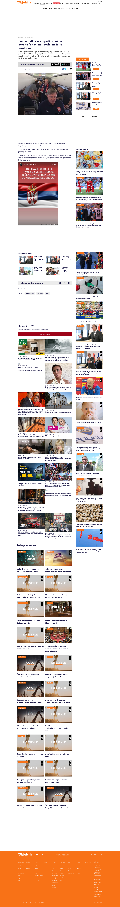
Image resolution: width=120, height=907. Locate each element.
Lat (98, 1)
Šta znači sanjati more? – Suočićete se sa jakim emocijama (30, 701)
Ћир (101, 1)
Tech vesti (22, 551)
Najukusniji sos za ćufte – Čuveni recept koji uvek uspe (58, 596)
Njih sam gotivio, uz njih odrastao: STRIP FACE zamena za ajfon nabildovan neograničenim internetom (97, 882)
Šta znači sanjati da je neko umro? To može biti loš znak (28, 676)
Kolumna (96, 862)
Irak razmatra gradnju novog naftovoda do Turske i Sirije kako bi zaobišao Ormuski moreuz (89, 500)
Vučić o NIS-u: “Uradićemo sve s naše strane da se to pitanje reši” (87, 474)
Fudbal (96, 69)
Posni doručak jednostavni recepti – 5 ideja (30, 755)
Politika (44, 8)
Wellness (53, 866)
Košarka (36, 868)
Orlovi (47, 293)
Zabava (28, 862)
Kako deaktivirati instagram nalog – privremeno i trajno (28, 570)
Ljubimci (53, 885)
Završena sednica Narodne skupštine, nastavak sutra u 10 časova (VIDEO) (56, 649)
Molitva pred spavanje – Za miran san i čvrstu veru (30, 648)
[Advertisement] (60, 23)
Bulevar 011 (49, 3)
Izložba (61, 868)
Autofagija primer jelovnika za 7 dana (57, 755)
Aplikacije (79, 868)
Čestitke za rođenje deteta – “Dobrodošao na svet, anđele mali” (56, 728)
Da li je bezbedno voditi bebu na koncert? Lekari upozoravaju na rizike (89, 423)
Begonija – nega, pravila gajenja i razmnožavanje (30, 807)
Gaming (78, 870)
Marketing (25, 903)
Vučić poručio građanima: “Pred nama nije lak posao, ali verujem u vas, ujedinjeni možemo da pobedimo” (89, 346)
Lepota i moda (23, 577)
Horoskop (94, 3)
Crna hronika (61, 8)
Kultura (62, 862)
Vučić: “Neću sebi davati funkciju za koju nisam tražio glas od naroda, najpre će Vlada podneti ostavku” (88, 373)
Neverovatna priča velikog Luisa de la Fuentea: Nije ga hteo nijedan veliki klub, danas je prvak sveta (88, 225)
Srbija (76, 8)
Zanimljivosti (71, 873)
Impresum (20, 903)
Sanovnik (54, 890)
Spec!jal (36, 878)
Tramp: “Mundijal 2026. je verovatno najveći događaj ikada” (87, 273)
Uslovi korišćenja (36, 903)
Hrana (50, 577)
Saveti (69, 868)
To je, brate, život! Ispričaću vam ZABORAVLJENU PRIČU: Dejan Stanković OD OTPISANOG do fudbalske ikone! (98, 870)
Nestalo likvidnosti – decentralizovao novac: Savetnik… (97, 104)
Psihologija (54, 880)
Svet (67, 8)
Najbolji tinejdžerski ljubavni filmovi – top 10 (56, 622)
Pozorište (62, 875)
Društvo (50, 8)
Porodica (54, 887)
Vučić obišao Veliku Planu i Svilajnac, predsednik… (66, 270)
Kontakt (30, 903)
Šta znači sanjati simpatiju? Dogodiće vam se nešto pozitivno (58, 807)
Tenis (36, 870)
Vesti (69, 866)
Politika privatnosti (45, 903)
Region (71, 8)
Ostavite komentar (45, 334)
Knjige (61, 870)
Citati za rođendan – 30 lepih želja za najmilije (28, 622)
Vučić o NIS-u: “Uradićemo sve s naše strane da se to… (38, 270)
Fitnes (53, 870)
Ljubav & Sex (54, 873)
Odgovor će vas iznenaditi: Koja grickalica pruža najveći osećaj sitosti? (89, 525)
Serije (61, 880)
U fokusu (42, 3)
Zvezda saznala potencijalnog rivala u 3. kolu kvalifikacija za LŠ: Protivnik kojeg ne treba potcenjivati (89, 199)
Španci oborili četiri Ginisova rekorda (87, 322)
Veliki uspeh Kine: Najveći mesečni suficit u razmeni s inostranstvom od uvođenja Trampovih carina (89, 551)
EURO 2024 (39, 293)
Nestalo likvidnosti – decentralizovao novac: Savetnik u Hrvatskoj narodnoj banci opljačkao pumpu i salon (88, 449)
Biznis (55, 8)
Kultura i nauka (69, 3)
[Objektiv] (24, 3)
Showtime (37, 880)
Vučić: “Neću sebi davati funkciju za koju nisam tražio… (66, 258)
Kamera (50, 603)
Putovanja (54, 878)
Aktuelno (62, 878)
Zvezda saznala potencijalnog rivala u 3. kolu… (96, 64)
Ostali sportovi (38, 873)
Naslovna (20, 37)
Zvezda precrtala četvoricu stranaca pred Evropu (89, 398)
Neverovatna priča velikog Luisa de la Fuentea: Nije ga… (97, 74)
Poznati (28, 866)
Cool (88, 3)
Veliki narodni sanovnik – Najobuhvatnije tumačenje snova (58, 570)
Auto (69, 862)
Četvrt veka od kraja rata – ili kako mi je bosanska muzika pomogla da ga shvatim (98, 893)
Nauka (78, 873)
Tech (78, 862)
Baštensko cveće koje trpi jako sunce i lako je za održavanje (29, 596)
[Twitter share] (65, 69)
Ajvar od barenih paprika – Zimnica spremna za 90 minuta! (57, 701)
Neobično (50, 551)
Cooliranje (28, 868)
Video (45, 862)
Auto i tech (83, 3)
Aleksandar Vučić (30, 293)
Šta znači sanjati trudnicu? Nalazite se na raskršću (27, 727)
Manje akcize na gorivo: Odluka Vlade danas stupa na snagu (88, 297)
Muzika (61, 873)
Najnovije (36, 3)
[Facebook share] (63, 69)
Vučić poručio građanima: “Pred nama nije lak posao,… (39, 258)
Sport (62, 3)
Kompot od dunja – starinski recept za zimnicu (56, 781)
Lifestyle (76, 3)
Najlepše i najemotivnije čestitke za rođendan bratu (29, 781)
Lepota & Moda (55, 875)
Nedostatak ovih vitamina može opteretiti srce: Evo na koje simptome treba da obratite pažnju (89, 173)
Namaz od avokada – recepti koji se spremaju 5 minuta (58, 676)
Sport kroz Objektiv (39, 875)
